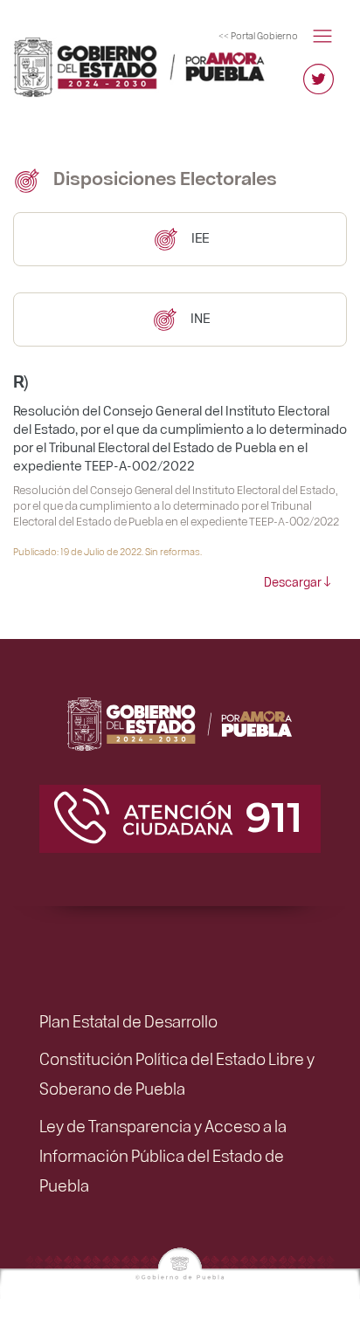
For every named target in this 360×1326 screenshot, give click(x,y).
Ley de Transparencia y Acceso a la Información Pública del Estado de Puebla (163, 1154)
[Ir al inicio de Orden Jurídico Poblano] (96, 37)
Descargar (293, 581)
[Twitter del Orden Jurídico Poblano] (318, 87)
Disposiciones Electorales (163, 177)
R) (21, 380)
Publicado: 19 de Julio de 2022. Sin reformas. (107, 551)
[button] (322, 34)
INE (199, 317)
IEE (199, 237)
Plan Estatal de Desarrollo (128, 1020)
